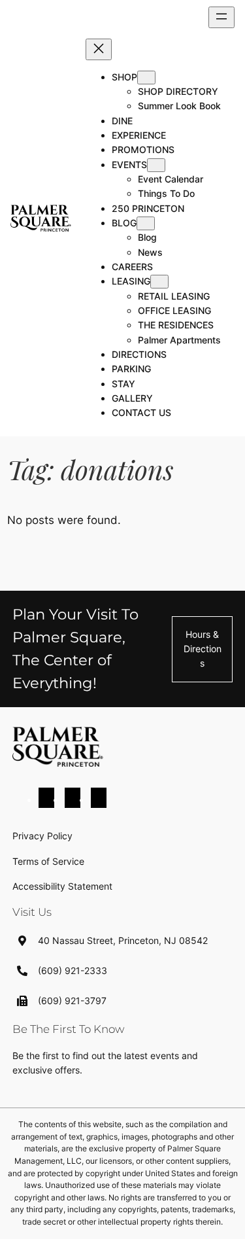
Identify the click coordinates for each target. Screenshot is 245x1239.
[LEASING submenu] (159, 281)
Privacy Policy (42, 835)
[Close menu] (99, 49)
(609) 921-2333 (72, 970)
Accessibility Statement (62, 886)
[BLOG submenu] (146, 223)
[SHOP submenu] (146, 77)
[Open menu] (221, 17)
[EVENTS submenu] (156, 165)
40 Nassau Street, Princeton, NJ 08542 (123, 940)
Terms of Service (48, 861)
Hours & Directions (202, 649)
